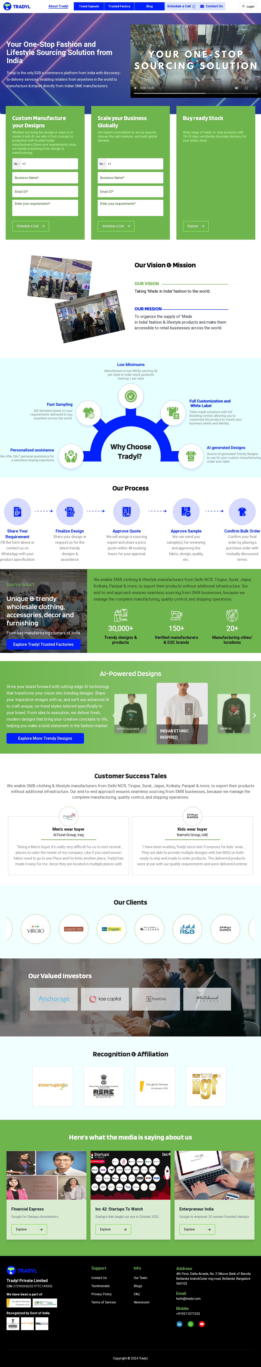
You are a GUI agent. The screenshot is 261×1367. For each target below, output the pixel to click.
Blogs (138, 1286)
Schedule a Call (179, 6)
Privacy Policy (101, 1294)
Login (250, 6)
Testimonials (100, 1286)
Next (257, 841)
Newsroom (141, 1302)
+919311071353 (188, 1314)
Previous (3, 841)
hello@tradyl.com (188, 1299)
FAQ (137, 1294)
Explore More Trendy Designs (45, 738)
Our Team (140, 1278)
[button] (16, 163)
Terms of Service (103, 1302)
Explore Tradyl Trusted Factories (43, 644)
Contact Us (214, 6)
